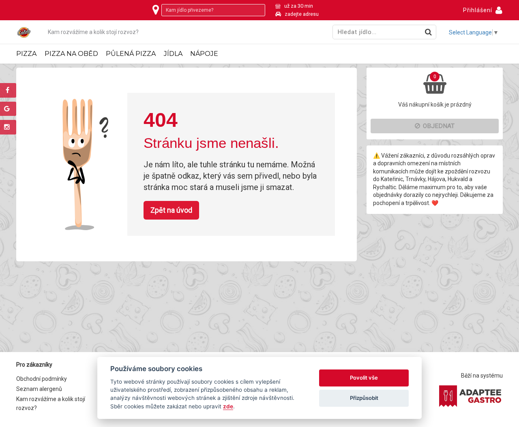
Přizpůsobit (364, 398)
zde (228, 406)
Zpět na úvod (171, 210)
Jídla (173, 54)
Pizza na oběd (71, 54)
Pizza (26, 54)
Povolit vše (364, 377)
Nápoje (204, 54)
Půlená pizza (131, 54)
